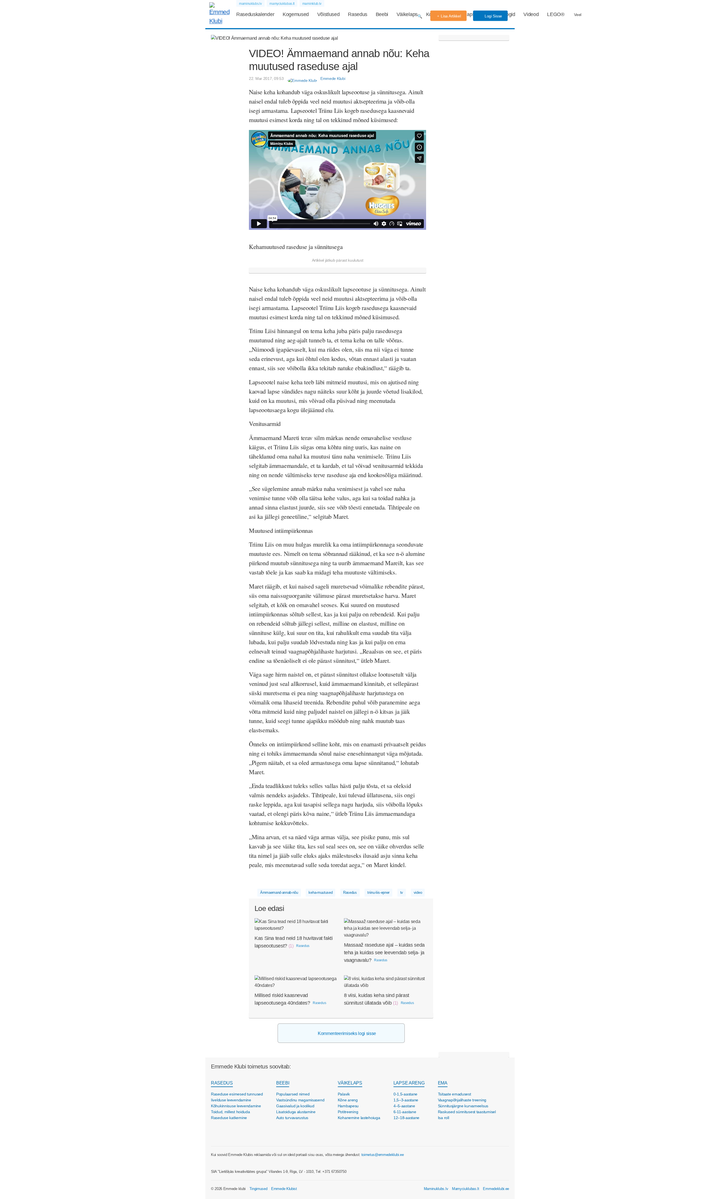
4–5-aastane (404, 1106)
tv (401, 892)
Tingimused (258, 1189)
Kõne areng (348, 1100)
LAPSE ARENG (408, 1083)
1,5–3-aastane (405, 1100)
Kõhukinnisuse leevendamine (236, 1106)
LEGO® (555, 14)
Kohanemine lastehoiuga (359, 1117)
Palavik (344, 1094)
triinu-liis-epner (378, 892)
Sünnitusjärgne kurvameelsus (463, 1106)
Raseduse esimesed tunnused (237, 1094)
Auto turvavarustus (292, 1117)
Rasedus (357, 14)
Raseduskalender (255, 14)
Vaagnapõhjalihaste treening (462, 1100)
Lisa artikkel (451, 16)
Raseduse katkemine (229, 1117)
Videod (531, 14)
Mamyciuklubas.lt (465, 1189)
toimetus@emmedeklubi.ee (382, 1155)
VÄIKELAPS (350, 1083)
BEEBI (282, 1083)
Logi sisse (492, 16)
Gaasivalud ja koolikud (295, 1106)
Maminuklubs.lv (436, 1189)
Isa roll (443, 1117)
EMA (442, 1083)
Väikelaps (407, 14)
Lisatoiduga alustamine (296, 1112)
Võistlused (328, 14)
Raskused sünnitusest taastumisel (467, 1112)
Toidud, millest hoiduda (230, 1112)
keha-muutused (320, 892)
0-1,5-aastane (405, 1094)
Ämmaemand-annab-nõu (279, 892)
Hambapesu (348, 1106)
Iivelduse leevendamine (231, 1100)
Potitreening (348, 1112)
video (418, 892)
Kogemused (296, 14)
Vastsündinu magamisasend (300, 1100)
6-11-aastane (404, 1112)
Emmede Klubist (284, 1189)
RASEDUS (222, 1083)
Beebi (382, 14)
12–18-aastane (406, 1117)
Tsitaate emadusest (454, 1094)
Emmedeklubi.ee (496, 1189)
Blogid (508, 14)
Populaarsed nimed (292, 1094)
